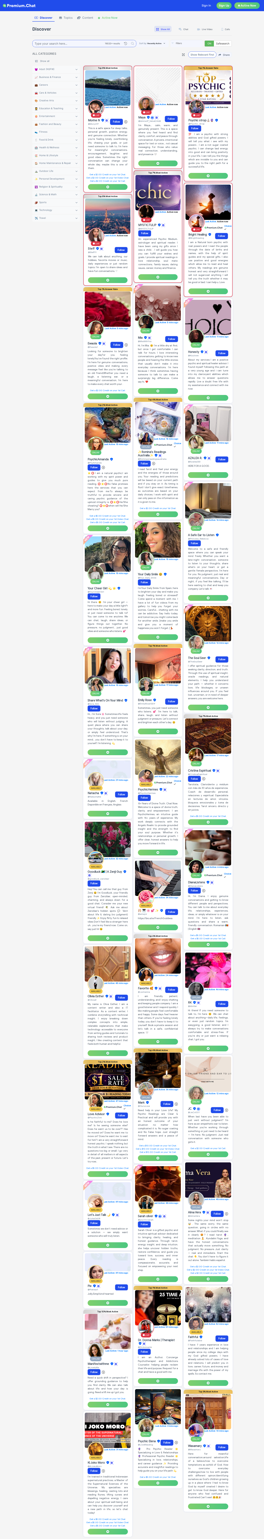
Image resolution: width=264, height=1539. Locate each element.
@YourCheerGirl (96, 591)
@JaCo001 (194, 1112)
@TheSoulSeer (195, 661)
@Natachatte (94, 796)
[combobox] (186, 43)
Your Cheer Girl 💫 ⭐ (102, 588)
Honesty (194, 352)
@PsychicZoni (95, 1117)
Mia (140, 338)
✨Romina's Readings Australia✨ (152, 453)
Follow (116, 121)
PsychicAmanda (98, 459)
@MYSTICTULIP (145, 228)
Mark (141, 1102)
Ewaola (93, 343)
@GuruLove (144, 1106)
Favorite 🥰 (146, 988)
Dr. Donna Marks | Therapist (156, 1340)
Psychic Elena (147, 1441)
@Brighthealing (196, 238)
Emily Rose (145, 700)
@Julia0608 (94, 1218)
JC (190, 1109)
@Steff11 (92, 252)
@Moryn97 (93, 124)
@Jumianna (144, 992)
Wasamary (195, 1446)
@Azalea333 (194, 461)
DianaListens (197, 882)
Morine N (94, 120)
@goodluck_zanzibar (98, 878)
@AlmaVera (194, 1216)
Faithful (193, 1337)
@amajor (142, 914)
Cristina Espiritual (200, 770)
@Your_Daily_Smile (147, 577)
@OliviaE (92, 999)
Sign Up (224, 5)
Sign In (206, 5)
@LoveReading (145, 1444)
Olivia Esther (96, 996)
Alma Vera (195, 1212)
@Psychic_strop (196, 123)
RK (190, 1002)
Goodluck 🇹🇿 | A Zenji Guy (105, 872)
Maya (142, 117)
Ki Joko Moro (97, 1463)
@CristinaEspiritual (197, 774)
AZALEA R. (195, 458)
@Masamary (194, 1449)
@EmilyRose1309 (146, 703)
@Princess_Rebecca (198, 538)
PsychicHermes (148, 789)
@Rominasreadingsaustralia (152, 459)
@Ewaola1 (93, 347)
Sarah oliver (146, 1216)
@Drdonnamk (145, 1347)
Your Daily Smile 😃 (150, 574)
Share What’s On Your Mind (106, 700)
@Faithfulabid (195, 1340)
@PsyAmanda (95, 462)
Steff (91, 248)
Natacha (94, 793)
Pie (90, 1286)
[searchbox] (192, 43)
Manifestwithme (99, 1364)
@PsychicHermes (147, 793)
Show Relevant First (202, 54)
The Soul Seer (197, 658)
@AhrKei (192, 1006)
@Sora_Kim (93, 703)
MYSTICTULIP (147, 225)
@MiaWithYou (145, 341)
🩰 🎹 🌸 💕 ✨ (148, 910)
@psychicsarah (145, 1219)
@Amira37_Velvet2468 (149, 121)
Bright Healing (198, 234)
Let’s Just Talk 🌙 (99, 1215)
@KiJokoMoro (94, 1466)
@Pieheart (93, 1289)
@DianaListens (195, 886)
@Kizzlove (193, 355)
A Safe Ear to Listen (201, 535)
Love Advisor (97, 1114)
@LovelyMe (93, 1367)
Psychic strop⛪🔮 (201, 120)
